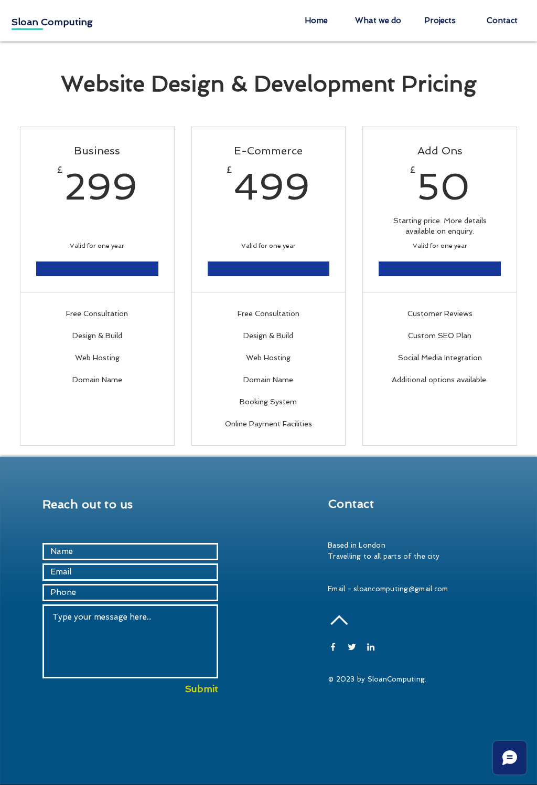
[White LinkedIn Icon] (371, 647)
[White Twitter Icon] (352, 647)
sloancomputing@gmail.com (400, 589)
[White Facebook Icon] (333, 647)
